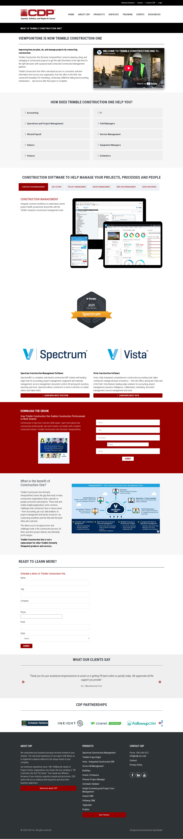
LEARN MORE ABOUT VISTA (129, 395)
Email (23, 622)
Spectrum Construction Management (99, 752)
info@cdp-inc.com (138, 756)
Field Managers (107, 123)
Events (140, 14)
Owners (30, 145)
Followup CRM (88, 800)
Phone (23, 612)
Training (127, 14)
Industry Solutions (127, 3)
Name (23, 577)
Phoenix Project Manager (93, 779)
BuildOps (86, 770)
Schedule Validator (90, 784)
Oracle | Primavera (90, 775)
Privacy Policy (136, 764)
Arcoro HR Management (93, 766)
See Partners (104, 815)
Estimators (105, 155)
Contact (133, 760)
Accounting (32, 112)
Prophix (85, 809)
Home (71, 14)
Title (22, 589)
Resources (154, 14)
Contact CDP (150, 3)
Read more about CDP (48, 788)
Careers (140, 3)
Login (160, 3)
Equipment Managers (110, 145)
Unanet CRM (87, 796)
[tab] (55, 112)
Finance (31, 155)
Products (99, 14)
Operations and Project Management (45, 123)
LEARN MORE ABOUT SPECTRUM (56, 395)
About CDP (84, 14)
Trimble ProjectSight (91, 757)
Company (25, 600)
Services (114, 14)
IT (101, 112)
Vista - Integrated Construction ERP (98, 761)
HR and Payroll (34, 134)
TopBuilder (87, 805)
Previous (23, 682)
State (23, 633)
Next (159, 682)
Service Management (110, 134)
